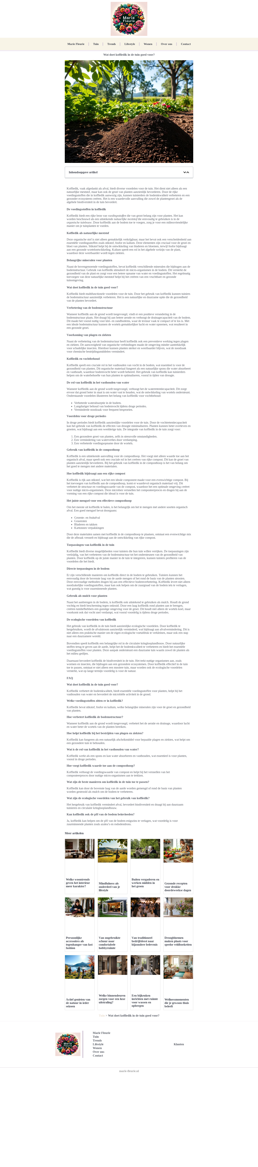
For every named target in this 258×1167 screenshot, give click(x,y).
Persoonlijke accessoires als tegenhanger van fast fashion (79, 943)
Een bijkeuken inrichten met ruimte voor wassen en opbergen (145, 1000)
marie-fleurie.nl (129, 1071)
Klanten (179, 1044)
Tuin (96, 43)
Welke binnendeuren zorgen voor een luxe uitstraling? (112, 999)
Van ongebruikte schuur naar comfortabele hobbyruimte (109, 943)
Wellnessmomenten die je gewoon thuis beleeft (177, 1003)
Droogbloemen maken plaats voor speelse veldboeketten (178, 941)
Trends (111, 43)
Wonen (148, 43)
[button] (184, 172)
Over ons (166, 43)
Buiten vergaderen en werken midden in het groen (145, 883)
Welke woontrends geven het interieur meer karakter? (78, 883)
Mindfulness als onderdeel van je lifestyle (109, 887)
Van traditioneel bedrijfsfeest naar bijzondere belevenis (145, 941)
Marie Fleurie (75, 43)
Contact (186, 43)
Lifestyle (129, 43)
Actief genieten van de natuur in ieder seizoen (78, 1003)
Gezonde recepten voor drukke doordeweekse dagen (178, 887)
